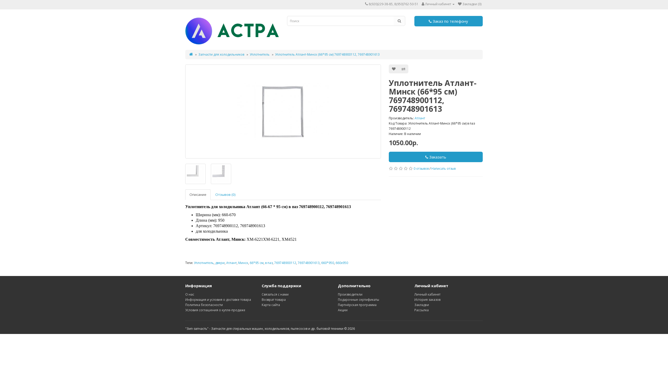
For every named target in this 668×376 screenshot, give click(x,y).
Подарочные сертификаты (358, 299)
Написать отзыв (443, 168)
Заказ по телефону (450, 21)
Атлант (420, 118)
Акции (343, 310)
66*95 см (257, 263)
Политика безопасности (204, 305)
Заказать (437, 157)
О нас (189, 294)
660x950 (342, 263)
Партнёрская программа (357, 305)
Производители (350, 294)
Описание (197, 194)
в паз (269, 263)
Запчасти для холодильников (221, 54)
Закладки (421, 305)
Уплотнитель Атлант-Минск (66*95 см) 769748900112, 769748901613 (327, 54)
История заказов (427, 299)
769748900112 (285, 263)
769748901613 (309, 263)
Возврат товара (274, 299)
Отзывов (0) (225, 194)
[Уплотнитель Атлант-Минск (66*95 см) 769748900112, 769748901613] (283, 111)
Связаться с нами (275, 294)
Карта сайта (271, 305)
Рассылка (421, 310)
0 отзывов (421, 168)
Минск (243, 263)
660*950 (327, 263)
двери (220, 263)
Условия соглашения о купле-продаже (215, 310)
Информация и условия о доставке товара (218, 299)
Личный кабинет (427, 294)
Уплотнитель (260, 54)
